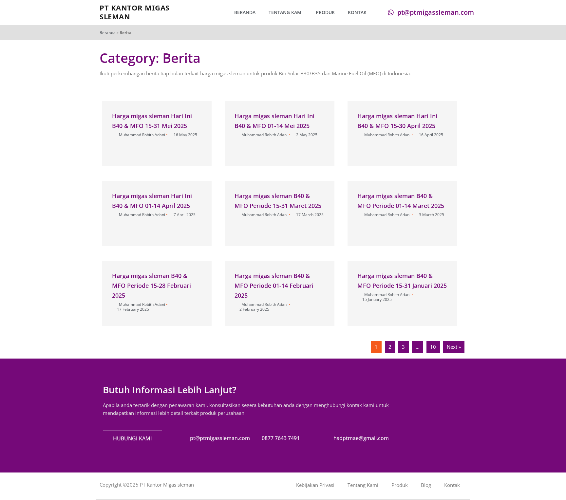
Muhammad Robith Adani (142, 135)
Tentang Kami (286, 12)
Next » (454, 346)
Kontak (357, 12)
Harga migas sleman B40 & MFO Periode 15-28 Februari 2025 (151, 285)
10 (433, 346)
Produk (325, 12)
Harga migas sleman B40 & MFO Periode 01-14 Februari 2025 (274, 285)
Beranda (244, 12)
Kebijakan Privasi (315, 485)
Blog (426, 485)
